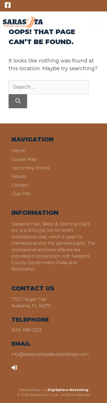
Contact (20, 185)
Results (18, 176)
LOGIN (25, 367)
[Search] (18, 101)
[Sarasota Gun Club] (23, 22)
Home (18, 150)
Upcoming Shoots (30, 167)
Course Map (24, 159)
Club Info (20, 193)
